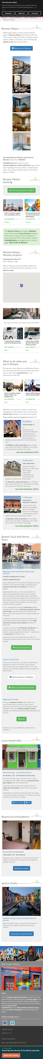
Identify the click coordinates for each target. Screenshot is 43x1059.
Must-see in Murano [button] (22, 48)
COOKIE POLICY (7, 1029)
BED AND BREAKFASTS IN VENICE (14, 1043)
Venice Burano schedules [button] (22, 677)
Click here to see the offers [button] (22, 190)
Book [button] (22, 719)
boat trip (16, 375)
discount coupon (18, 802)
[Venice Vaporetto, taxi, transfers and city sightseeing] (21, 313)
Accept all (35, 13)
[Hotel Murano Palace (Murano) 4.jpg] (21, 122)
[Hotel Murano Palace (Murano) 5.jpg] (21, 141)
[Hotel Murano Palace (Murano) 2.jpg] (21, 84)
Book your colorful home (21, 934)
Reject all (21, 13)
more (28, 802)
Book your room (21, 868)
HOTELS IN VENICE (8, 1039)
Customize (8, 13)
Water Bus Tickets (11, 1055)
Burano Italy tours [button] (22, 647)
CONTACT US (6, 1033)
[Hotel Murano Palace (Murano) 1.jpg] (21, 65)
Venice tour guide (29, 414)
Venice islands (12, 1006)
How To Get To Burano (18, 242)
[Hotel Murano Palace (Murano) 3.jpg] (21, 103)
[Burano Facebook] (5, 1023)
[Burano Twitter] (12, 1023)
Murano (33, 231)
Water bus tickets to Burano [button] (22, 687)
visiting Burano (11, 240)
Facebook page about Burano (17, 997)
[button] (21, 285)
